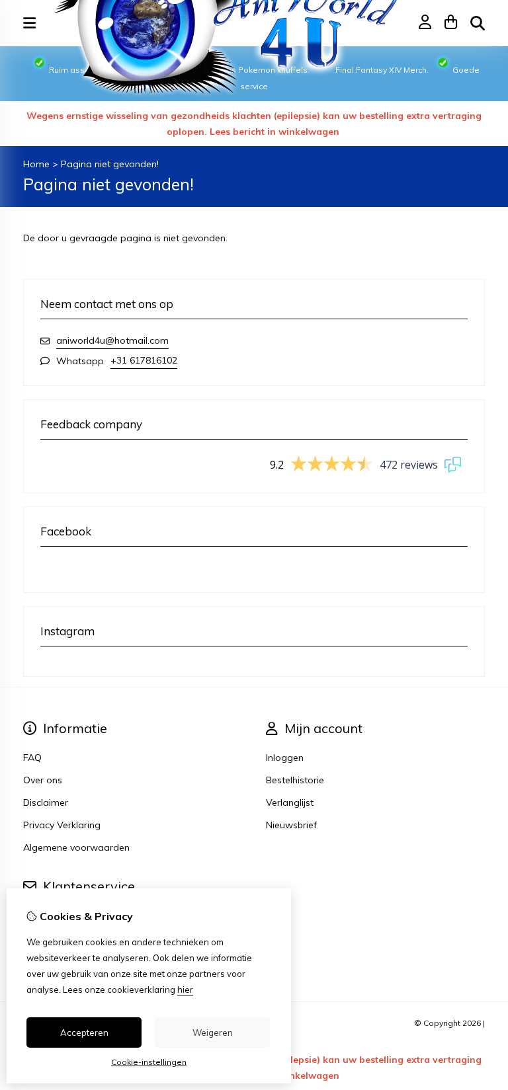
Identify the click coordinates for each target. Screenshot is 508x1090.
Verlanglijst (290, 802)
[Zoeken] (477, 23)
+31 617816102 (143, 360)
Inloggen (285, 757)
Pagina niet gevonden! (110, 164)
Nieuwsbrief (291, 825)
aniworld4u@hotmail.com (112, 340)
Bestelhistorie (295, 780)
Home (36, 164)
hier (185, 989)
